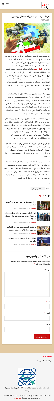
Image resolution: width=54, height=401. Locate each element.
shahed (33, 208)
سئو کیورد (17, 398)
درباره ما (48, 361)
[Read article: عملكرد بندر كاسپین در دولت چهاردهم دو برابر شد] (43, 241)
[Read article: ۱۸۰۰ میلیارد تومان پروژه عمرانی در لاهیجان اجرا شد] (43, 205)
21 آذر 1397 (45, 20)
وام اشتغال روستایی (38, 189)
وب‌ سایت (46, 324)
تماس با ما (40, 361)
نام (48, 301)
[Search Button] (3, 4)
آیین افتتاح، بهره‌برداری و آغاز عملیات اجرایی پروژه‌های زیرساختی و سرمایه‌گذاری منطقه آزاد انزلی (20, 216)
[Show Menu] (7, 4)
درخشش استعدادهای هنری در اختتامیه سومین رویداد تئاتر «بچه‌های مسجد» (21, 229)
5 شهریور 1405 (22, 208)
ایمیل (47, 313)
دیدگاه (46, 269)
